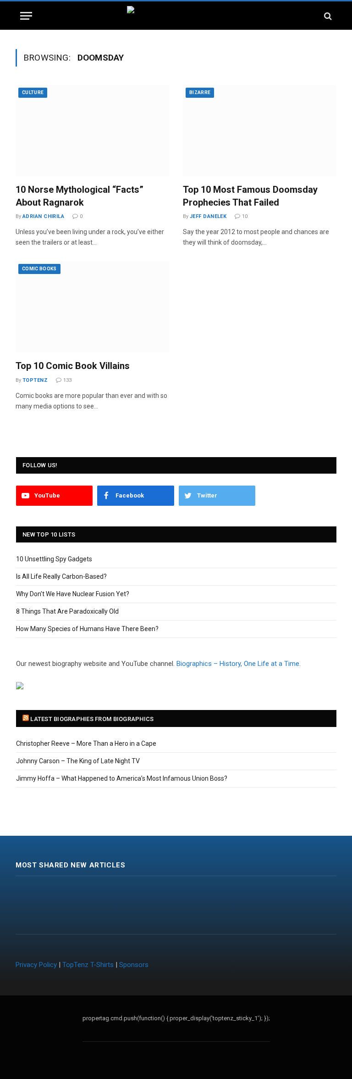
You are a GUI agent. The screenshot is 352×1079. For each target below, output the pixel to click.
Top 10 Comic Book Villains (73, 365)
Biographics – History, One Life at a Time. (238, 664)
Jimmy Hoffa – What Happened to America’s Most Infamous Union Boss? (121, 778)
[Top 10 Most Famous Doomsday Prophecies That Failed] (259, 130)
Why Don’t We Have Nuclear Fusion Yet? (72, 594)
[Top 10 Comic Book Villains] (92, 306)
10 (245, 216)
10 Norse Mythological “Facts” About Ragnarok (79, 195)
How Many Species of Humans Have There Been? (87, 628)
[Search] (327, 16)
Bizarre (199, 92)
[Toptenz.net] (176, 15)
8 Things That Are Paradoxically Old (67, 611)
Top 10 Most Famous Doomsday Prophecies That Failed (250, 195)
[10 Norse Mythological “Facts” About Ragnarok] (92, 130)
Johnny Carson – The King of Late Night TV (78, 761)
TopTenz (35, 380)
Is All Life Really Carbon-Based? (61, 576)
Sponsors (133, 965)
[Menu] (26, 16)
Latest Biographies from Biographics (92, 719)
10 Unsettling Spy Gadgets (54, 559)
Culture (33, 92)
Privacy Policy (36, 965)
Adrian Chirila (43, 216)
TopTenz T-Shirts (88, 965)
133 (67, 380)
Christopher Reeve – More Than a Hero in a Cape (86, 743)
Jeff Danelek (208, 216)
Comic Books (39, 268)
